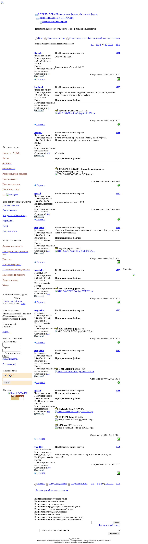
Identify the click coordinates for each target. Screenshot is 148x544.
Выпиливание (10, 210)
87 (117, 44)
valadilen (38, 447)
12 (111, 44)
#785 (118, 193)
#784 (118, 227)
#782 (118, 310)
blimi (23, 303)
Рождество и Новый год (14, 215)
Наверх (41, 483)
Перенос (40, 79)
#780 (118, 390)
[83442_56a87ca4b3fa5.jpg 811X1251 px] (75, 113)
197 (49, 467)
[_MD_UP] (118, 78)
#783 (118, 270)
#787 (118, 87)
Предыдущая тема (56, 38)
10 (106, 44)
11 (109, 44)
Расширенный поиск (109, 525)
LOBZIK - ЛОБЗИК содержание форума (58, 14)
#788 (118, 53)
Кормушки (8, 220)
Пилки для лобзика (12, 301)
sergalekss (39, 227)
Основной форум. (89, 14)
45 (48, 74)
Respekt (38, 53)
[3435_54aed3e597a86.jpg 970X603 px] (74, 411)
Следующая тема (77, 38)
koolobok (39, 87)
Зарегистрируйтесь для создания (104, 38)
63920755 (13, 195)
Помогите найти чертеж (54, 21)
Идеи (5, 226)
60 (48, 214)
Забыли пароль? (10, 359)
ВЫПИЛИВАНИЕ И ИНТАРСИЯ (56, 18)
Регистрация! (9, 364)
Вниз (40, 38)
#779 (118, 447)
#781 (118, 350)
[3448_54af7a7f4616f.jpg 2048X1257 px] (75, 251)
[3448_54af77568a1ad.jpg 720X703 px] (74, 291)
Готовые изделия (11, 205)
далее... (6, 332)
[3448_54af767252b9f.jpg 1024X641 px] (74, 371)
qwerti (37, 193)
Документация (10, 231)
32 (48, 251)
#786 (118, 132)
